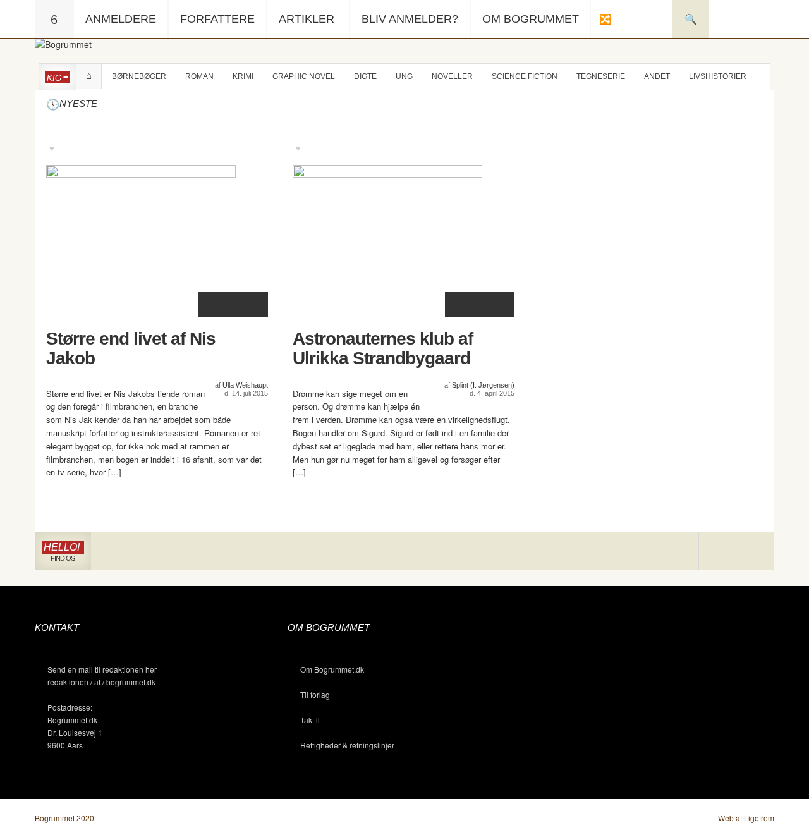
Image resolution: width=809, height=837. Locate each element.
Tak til (310, 719)
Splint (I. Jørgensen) (483, 385)
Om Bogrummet (530, 19)
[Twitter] (755, 551)
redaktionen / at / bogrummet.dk (101, 681)
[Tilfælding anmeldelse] (605, 19)
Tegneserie (600, 76)
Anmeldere (120, 19)
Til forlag (315, 694)
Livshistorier (717, 76)
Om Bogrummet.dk (332, 669)
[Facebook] (736, 551)
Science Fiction (524, 76)
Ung (404, 76)
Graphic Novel (303, 76)
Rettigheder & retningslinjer (347, 745)
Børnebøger (139, 76)
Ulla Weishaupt (245, 385)
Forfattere (217, 19)
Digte (365, 76)
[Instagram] (718, 551)
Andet (657, 76)
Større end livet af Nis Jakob (131, 348)
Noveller (452, 76)
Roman (199, 76)
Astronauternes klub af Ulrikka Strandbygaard (383, 348)
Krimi (243, 76)
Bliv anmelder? (410, 19)
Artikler (306, 19)
